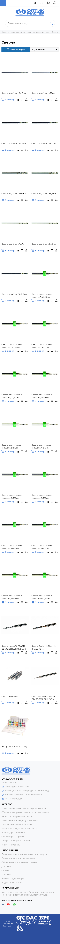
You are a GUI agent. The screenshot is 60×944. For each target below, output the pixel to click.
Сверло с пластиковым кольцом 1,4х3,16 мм (41, 446)
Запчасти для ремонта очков (16, 816)
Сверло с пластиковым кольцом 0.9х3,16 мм (11, 345)
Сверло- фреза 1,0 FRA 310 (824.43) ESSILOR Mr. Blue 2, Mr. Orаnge (13, 647)
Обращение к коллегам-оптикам (19, 862)
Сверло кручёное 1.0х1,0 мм (13, 93)
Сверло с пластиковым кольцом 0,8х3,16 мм (41, 295)
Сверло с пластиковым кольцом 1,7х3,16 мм (11, 546)
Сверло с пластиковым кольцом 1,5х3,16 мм (11, 496)
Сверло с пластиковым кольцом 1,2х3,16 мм (41, 396)
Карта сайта (7, 926)
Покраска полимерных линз (16, 824)
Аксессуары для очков (13, 832)
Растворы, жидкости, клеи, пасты (19, 828)
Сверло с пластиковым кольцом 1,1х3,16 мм (11, 396)
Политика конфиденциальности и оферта (24, 854)
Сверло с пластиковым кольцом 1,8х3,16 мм (41, 546)
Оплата (5, 870)
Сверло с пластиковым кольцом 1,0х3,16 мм (41, 345)
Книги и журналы (11, 844)
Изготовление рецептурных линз (19, 820)
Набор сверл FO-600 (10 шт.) (14, 746)
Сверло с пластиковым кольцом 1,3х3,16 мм (11, 446)
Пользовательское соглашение (18, 858)
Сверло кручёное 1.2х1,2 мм (13, 143)
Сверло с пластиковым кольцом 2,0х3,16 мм (41, 597)
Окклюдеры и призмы (13, 836)
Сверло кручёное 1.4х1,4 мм (43, 143)
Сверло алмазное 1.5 (10, 696)
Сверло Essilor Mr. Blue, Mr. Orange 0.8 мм (43, 647)
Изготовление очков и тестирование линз (24, 808)
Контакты (6, 874)
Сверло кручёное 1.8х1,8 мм (43, 244)
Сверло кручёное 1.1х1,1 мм (43, 93)
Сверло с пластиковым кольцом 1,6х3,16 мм (41, 496)
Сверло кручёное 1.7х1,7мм (13, 244)
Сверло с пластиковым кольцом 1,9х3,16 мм (11, 597)
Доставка (6, 866)
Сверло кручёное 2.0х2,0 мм (14, 294)
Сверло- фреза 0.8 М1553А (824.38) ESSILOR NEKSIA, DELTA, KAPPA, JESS (43, 698)
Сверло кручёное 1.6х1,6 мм (43, 194)
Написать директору (12, 878)
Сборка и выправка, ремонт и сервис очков (25, 812)
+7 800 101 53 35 (12, 779)
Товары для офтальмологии (16, 840)
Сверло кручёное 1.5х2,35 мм (14, 194)
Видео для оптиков (11, 882)
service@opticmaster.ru (17, 786)
